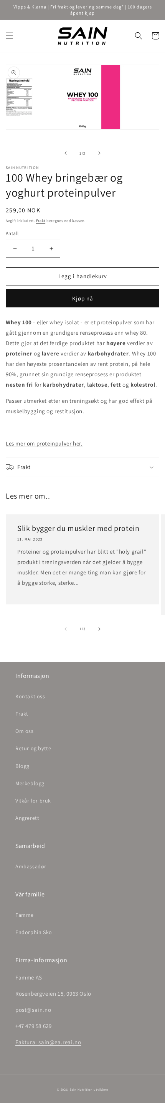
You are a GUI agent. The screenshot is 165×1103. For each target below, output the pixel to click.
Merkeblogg (30, 783)
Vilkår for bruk (33, 800)
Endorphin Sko (33, 932)
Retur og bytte (33, 748)
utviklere (101, 1089)
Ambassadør (30, 866)
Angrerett (27, 817)
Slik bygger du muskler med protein (78, 528)
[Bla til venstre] (65, 153)
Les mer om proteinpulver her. (44, 443)
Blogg (22, 766)
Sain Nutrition (81, 1089)
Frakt (41, 220)
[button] (9, 35)
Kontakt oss (30, 696)
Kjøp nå (82, 298)
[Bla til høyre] (99, 153)
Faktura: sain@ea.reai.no (48, 1042)
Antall (12, 233)
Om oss (24, 731)
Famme (24, 914)
